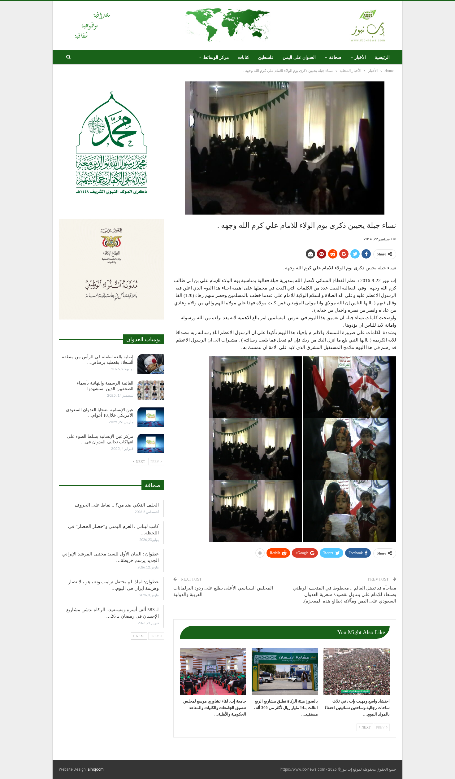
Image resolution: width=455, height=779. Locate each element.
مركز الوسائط (216, 57)
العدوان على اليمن (299, 57)
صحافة (335, 57)
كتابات (243, 57)
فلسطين (266, 57)
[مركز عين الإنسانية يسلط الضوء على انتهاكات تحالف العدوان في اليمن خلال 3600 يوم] (150, 444)
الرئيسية (382, 57)
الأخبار (360, 57)
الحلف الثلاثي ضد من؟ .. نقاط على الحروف (117, 505)
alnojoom (96, 769)
